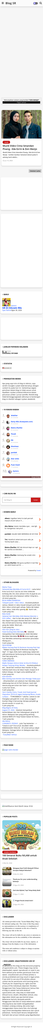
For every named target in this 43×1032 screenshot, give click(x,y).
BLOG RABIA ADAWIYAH (11, 600)
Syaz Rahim (6, 310)
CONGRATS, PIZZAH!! (10, 723)
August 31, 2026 (8, 710)
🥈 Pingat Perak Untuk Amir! (23, 901)
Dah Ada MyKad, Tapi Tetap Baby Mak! (26, 890)
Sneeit (38, 570)
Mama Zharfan (16, 428)
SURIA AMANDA (8, 661)
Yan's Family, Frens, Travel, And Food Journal (19, 692)
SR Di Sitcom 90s (12, 307)
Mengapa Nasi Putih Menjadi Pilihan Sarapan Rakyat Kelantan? (26, 869)
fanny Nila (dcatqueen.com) (22, 421)
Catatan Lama (35, 171)
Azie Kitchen (7, 676)
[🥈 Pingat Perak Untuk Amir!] (6, 904)
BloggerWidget (36, 477)
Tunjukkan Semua (10, 734)
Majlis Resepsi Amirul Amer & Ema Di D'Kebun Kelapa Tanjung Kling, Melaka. (20, 664)
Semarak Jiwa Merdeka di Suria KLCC (16, 589)
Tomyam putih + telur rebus (13, 603)
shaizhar (14, 415)
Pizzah (13, 434)
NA (12, 440)
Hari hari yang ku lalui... (11, 629)
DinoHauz (15, 446)
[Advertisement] (21, 30)
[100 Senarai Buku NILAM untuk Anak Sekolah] (21, 835)
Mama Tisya (6, 587)
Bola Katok (6, 614)
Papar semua (21, 102)
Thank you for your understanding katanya (25, 880)
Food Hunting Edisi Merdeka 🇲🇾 (14, 632)
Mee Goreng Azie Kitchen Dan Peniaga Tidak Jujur (21, 679)
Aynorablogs (7, 645)
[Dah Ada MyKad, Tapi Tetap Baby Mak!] (6, 893)
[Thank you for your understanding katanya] (6, 882)
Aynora (16, 471)
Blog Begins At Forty (10, 708)
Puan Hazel (15, 465)
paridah (14, 452)
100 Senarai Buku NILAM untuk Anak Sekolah (19, 857)
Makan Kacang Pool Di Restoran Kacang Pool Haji (21, 647)
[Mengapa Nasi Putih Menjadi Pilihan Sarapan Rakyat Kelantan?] (6, 871)
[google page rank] (10, 750)
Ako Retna (6, 721)
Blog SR (11, 3)
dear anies (15, 459)
